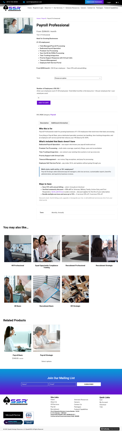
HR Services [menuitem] (55, 404)
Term (38, 78)
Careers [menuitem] (77, 402)
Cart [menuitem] (101, 400)
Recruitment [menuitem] (55, 409)
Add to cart (44, 103)
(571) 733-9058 (12, 2)
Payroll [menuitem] (53, 407)
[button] (89, 384)
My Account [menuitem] (104, 402)
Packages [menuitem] (77, 407)
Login (109, 2)
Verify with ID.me (57, 192)
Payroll (43, 18)
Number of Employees (48, 88)
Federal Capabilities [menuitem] (81, 409)
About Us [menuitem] (54, 402)
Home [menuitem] (53, 400)
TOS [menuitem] (101, 407)
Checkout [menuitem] (103, 405)
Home (38, 18)
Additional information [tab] (59, 123)
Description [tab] (44, 123)
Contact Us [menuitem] (78, 404)
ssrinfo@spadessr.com (34, 2)
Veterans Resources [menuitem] (81, 400)
